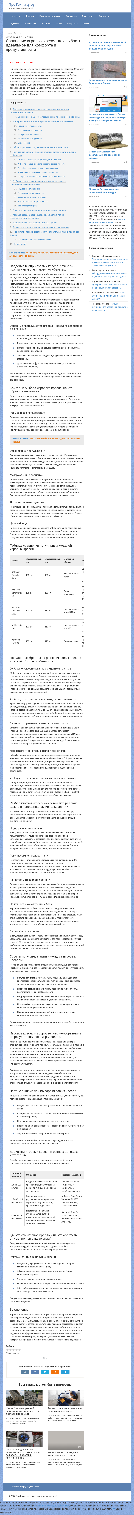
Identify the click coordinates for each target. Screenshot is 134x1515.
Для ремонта (104, 16)
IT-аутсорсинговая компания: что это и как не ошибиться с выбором (109, 284)
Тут (100, 238)
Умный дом (46, 24)
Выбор (59, 24)
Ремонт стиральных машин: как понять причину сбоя (66, 1410)
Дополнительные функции (30, 139)
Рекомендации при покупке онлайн (35, 239)
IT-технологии (30, 24)
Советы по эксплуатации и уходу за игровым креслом (39, 210)
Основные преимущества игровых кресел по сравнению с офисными (49, 117)
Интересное (72, 24)
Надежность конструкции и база (33, 201)
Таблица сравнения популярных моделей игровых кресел (41, 147)
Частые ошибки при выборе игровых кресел (35, 222)
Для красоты (87, 16)
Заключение (20, 244)
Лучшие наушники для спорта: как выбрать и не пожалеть (110, 307)
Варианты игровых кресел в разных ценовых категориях (41, 227)
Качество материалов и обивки (32, 197)
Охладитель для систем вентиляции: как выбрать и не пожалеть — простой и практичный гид (23, 1453)
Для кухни (29, 16)
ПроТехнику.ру (22, 4)
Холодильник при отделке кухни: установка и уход (63, 1454)
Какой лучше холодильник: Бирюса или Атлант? (108, 295)
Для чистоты (71, 16)
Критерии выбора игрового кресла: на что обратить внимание (43, 121)
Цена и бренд (24, 143)
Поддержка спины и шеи (29, 189)
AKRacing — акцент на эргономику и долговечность (41, 164)
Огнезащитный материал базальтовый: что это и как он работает (104, 155)
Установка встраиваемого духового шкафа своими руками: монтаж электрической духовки (110, 262)
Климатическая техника (50, 16)
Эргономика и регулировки (30, 130)
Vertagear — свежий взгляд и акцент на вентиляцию (41, 176)
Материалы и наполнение (29, 134)
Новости (86, 24)
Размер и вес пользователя (30, 126)
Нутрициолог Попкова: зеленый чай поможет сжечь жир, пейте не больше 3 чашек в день (107, 45)
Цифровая (15, 16)
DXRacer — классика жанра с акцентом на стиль (39, 160)
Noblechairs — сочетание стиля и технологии (38, 172)
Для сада (15, 24)
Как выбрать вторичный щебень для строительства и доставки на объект (22, 1411)
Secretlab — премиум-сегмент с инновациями (38, 168)
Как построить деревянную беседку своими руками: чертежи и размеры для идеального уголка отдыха (108, 117)
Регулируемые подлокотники (31, 193)
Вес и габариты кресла (28, 206)
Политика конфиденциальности (25, 1487)
